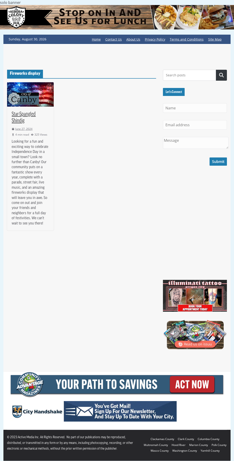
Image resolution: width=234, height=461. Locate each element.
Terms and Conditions (187, 39)
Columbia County (208, 439)
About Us (133, 39)
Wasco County (160, 451)
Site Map (215, 39)
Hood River (179, 445)
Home (96, 39)
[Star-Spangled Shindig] (30, 94)
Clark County (186, 439)
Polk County (219, 445)
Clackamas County (162, 439)
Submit (218, 161)
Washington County (184, 451)
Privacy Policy (155, 39)
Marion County (198, 445)
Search (221, 75)
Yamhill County (210, 451)
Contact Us (113, 39)
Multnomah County (156, 445)
